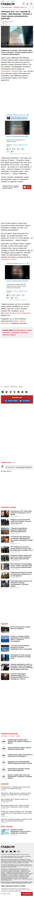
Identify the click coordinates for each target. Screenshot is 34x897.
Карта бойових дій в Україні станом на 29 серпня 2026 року (14, 800)
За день (18, 736)
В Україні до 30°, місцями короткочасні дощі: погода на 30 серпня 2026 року (15, 787)
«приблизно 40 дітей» (9, 259)
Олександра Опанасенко (7, 21)
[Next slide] (32, 7)
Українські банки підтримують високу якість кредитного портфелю (20, 831)
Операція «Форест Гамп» (21, 7)
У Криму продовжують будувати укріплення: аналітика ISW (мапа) (18, 529)
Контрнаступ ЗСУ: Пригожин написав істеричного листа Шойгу (21, 512)
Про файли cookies (5, 893)
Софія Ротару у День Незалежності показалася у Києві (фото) (20, 755)
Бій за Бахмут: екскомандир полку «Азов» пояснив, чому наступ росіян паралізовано (21, 565)
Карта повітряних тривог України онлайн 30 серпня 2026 (19, 748)
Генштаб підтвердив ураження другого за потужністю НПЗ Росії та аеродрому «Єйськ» (19, 676)
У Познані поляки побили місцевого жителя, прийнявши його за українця (21, 647)
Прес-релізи (7, 827)
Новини (5, 784)
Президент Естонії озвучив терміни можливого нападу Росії (20, 656)
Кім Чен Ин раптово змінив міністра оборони (20, 627)
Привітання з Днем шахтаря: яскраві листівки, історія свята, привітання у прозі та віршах (16, 794)
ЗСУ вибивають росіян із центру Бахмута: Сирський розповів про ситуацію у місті (21, 548)
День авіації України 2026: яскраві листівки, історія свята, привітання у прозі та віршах (15, 806)
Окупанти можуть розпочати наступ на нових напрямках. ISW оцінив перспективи (21, 557)
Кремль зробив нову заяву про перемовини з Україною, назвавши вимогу (20, 776)
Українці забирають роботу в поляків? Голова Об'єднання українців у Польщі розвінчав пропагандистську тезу (21, 666)
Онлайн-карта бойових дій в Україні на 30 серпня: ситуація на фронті (19, 741)
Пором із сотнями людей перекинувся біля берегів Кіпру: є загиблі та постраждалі (20, 638)
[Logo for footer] (7, 847)
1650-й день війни (6, 7)
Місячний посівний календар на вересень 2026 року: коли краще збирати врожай (16, 820)
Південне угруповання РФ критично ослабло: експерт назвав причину (20, 521)
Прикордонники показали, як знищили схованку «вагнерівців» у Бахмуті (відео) (21, 583)
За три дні (11, 736)
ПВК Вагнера (14, 386)
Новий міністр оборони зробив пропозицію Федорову (19, 769)
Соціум (4, 624)
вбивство (6, 386)
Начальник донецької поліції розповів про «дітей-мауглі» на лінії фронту (21, 574)
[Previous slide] (30, 7)
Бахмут (20, 386)
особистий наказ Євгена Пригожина (16, 313)
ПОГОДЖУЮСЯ (27, 894)
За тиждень (4, 736)
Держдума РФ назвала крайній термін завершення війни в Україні (20, 762)
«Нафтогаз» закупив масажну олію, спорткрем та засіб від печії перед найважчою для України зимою (16, 813)
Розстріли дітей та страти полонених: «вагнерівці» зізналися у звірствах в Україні (17, 332)
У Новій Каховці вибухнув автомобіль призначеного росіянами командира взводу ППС (21, 539)
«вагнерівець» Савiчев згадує (12, 71)
